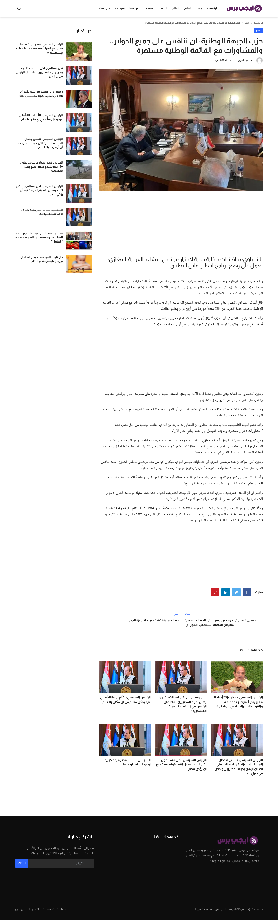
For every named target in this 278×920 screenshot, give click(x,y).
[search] (19, 8)
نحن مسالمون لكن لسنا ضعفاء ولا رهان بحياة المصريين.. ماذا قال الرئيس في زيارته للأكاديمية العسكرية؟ (182, 704)
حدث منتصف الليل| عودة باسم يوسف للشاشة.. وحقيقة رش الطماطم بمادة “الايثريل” (39, 237)
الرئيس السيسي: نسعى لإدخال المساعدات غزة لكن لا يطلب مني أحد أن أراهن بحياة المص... (40, 143)
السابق (187, 613)
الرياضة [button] (163, 8)
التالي (176, 613)
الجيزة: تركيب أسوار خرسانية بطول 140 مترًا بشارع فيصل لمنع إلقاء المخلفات (41, 166)
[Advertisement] (181, 222)
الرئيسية (212, 8)
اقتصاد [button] (149, 8)
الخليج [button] (188, 8)
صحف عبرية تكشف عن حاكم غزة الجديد (153, 620)
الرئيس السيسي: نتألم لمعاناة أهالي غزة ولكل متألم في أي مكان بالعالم (125, 700)
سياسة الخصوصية (54, 909)
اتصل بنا (34, 909)
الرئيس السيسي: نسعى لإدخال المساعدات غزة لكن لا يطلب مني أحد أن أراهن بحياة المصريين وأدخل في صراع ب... (238, 766)
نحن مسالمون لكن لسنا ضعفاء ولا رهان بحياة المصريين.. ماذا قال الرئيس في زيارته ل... (39, 72)
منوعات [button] (120, 8)
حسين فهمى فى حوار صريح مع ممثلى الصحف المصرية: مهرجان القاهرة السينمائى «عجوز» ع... (220, 622)
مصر (247, 22)
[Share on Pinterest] (215, 592)
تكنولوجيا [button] (134, 8)
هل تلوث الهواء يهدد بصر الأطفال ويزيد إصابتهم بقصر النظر (41, 259)
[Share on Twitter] (236, 592)
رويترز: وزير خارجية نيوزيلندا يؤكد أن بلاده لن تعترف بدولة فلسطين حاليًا (41, 93)
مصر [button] (199, 8)
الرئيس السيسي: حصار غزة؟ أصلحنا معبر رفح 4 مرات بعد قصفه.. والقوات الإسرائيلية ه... (39, 48)
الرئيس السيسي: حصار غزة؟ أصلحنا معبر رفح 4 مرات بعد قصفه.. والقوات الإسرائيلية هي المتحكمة (238, 702)
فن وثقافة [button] (103, 8)
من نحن (20, 909)
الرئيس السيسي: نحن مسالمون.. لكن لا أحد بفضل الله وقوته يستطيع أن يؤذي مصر (181, 764)
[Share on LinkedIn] (225, 592)
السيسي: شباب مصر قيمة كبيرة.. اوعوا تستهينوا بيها (127, 762)
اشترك (22, 863)
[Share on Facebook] (247, 592)
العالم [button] (175, 8)
